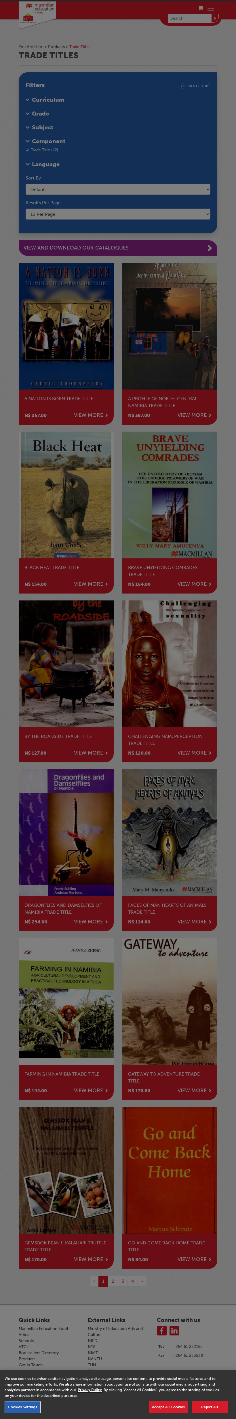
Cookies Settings (22, 1407)
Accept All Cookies (168, 1407)
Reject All (209, 1407)
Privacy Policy (90, 1390)
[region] (118, 1394)
